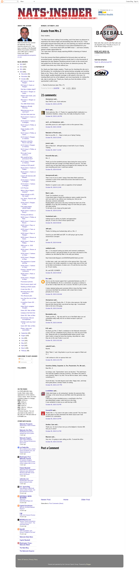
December (24, 74)
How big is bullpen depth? (28, 89)
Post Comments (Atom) (56, 503)
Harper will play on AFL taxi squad (27, 195)
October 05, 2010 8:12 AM (53, 187)
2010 (21, 72)
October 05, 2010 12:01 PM (54, 360)
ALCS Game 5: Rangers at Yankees (28, 137)
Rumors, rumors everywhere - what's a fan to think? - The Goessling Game (27, 523)
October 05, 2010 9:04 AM (53, 242)
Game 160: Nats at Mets (28, 326)
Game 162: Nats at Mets (28, 310)
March (23, 348)
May (22, 343)
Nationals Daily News (26, 537)
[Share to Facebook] (73, 88)
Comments (23, 362)
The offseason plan (26, 296)
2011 (21, 69)
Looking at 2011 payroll (27, 165)
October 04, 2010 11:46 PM (54, 116)
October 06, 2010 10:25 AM (54, 442)
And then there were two (28, 114)
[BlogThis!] (69, 88)
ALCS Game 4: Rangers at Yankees (28, 145)
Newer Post (45, 500)
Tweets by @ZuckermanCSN (103, 62)
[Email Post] (63, 88)
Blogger (88, 564)
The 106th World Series (28, 104)
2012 (21, 67)
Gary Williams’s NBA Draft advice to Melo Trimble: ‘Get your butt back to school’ (27, 490)
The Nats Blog (24, 548)
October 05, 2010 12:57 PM (54, 385)
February (24, 350)
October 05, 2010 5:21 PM (53, 431)
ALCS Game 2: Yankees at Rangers (28, 180)
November (24, 76)
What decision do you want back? (27, 111)
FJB (21, 513)
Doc (47, 278)
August (23, 335)
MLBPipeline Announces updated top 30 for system (27, 432)
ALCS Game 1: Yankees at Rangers (28, 184)
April (22, 345)
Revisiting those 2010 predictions (27, 292)
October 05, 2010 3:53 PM (53, 404)
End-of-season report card (28, 284)
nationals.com (24, 479)
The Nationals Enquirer (27, 551)
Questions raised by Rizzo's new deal (27, 141)
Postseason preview (27, 281)
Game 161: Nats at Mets (28, 315)
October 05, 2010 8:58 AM (53, 223)
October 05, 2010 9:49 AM (53, 273)
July (22, 338)
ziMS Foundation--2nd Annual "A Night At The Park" (27, 531)
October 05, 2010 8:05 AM (53, 169)
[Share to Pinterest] (75, 88)
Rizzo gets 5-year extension (26, 153)
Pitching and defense (27, 215)
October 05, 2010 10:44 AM (54, 308)
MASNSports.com (25, 519)
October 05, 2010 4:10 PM (53, 419)
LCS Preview (24, 188)
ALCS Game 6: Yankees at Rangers (28, 121)
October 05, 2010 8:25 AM (53, 210)
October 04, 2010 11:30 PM (54, 104)
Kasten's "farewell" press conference (28, 270)
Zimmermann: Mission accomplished (27, 318)
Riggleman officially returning (26, 107)
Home (65, 500)
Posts (22, 359)
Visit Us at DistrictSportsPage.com (26, 500)
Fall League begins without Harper (26, 207)
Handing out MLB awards (28, 286)
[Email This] (67, 88)
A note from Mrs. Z (26, 289)
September (24, 333)
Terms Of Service (23, 559)
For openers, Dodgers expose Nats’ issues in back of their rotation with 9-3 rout (27, 461)
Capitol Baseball (25, 540)
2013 (21, 64)
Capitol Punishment (26, 505)
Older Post (85, 500)
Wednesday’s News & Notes (27, 425)
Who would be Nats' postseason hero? (27, 158)
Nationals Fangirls (25, 438)
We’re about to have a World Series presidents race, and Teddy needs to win (27, 450)
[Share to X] (71, 88)
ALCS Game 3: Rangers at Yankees (28, 162)
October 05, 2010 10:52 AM (54, 340)
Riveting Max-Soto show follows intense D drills (26, 481)
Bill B (47, 109)
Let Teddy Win (24, 447)
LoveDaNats (49, 391)
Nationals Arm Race (26, 430)
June (23, 340)
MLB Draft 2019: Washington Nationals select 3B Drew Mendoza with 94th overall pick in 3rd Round (28, 472)
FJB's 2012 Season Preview (27, 515)
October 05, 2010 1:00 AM (53, 127)
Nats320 (22, 529)
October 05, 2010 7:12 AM (53, 150)
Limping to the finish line (28, 313)
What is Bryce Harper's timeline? (27, 191)
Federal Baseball (25, 468)
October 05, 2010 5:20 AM (53, 137)
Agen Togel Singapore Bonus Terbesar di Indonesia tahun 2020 (28, 441)
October (23, 79)
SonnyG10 (49, 410)
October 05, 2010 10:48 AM (54, 322)
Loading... (97, 55)
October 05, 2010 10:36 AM (54, 294)
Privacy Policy (33, 559)
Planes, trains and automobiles (26, 329)
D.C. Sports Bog (25, 487)
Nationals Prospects (26, 424)
